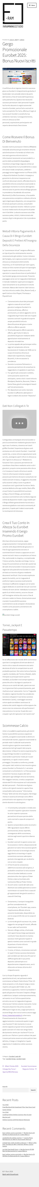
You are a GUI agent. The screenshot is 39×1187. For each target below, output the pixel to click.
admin (22, 40)
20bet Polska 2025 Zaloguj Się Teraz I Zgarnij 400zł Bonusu (10, 1069)
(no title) (5, 1105)
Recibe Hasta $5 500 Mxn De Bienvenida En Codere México (18, 1133)
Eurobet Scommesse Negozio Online (29, 1067)
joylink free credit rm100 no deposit (14, 1143)
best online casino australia (12, 1133)
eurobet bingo (11, 1059)
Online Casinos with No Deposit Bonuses (16, 1120)
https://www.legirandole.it (12, 1015)
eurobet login (21, 1059)
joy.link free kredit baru (10, 1149)
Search (4, 1087)
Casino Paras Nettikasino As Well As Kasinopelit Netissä (17, 1138)
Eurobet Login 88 (14, 1056)
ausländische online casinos (12, 1138)
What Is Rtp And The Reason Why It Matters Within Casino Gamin (19, 1144)
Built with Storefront (10, 1174)
